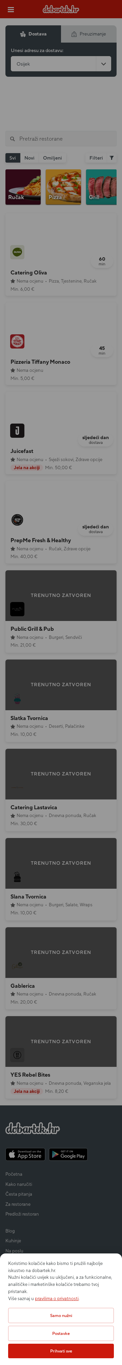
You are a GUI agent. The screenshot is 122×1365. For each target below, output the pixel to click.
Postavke (61, 1333)
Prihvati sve (61, 1351)
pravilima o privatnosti (57, 1298)
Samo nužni (61, 1315)
